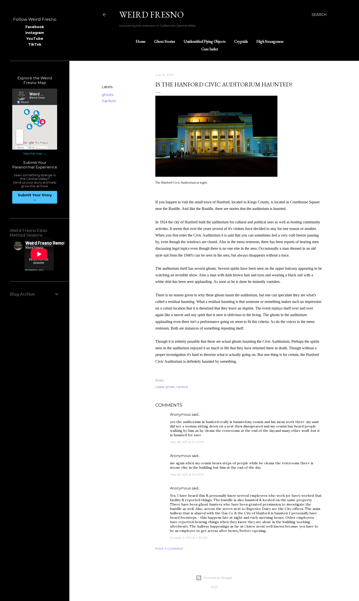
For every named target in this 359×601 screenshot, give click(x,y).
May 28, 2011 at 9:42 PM (187, 442)
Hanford (109, 101)
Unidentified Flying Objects (205, 41)
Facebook (34, 27)
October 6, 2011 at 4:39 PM (188, 537)
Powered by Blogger (218, 578)
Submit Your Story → (35, 197)
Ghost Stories (164, 41)
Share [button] (106, 75)
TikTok (34, 44)
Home (141, 41)
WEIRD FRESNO (151, 14)
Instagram (34, 33)
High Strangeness (270, 41)
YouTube (34, 38)
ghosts (107, 95)
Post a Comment (169, 548)
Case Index (209, 49)
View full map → (34, 153)
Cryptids (241, 41)
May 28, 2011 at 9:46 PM (187, 474)
